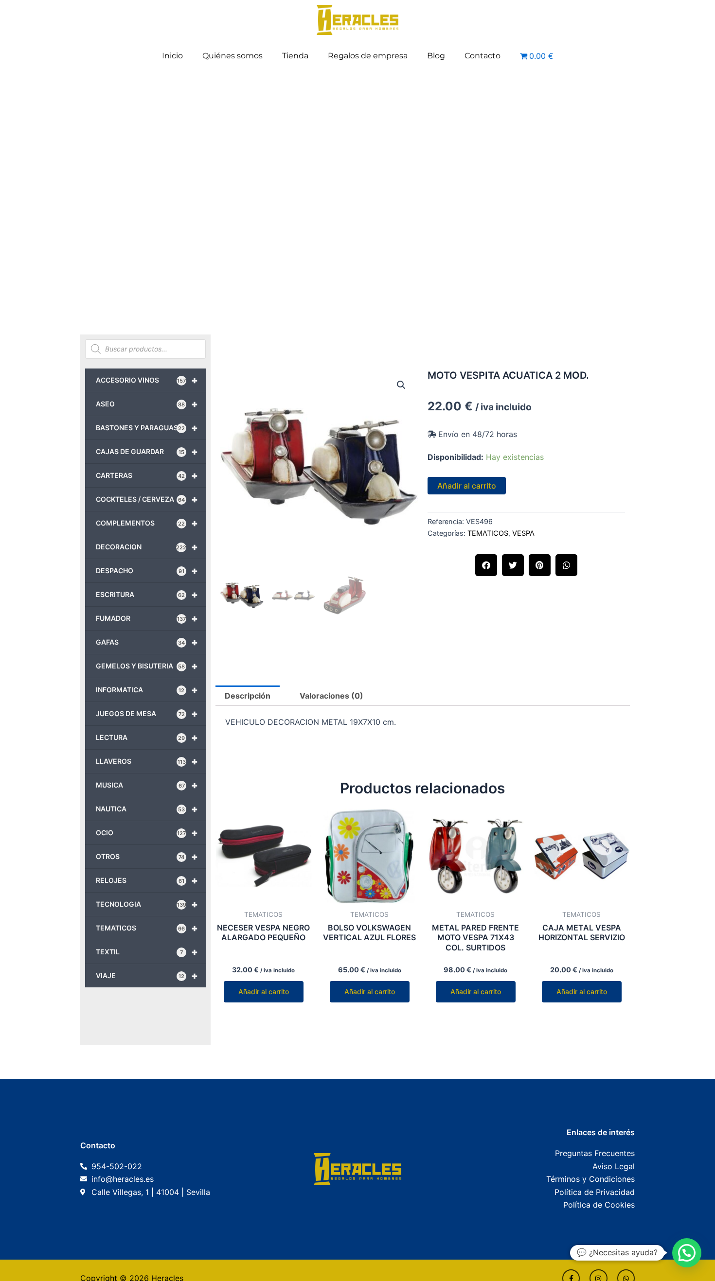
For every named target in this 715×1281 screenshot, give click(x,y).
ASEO (147, 404)
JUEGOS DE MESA (147, 713)
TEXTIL (147, 952)
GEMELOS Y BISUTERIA (147, 666)
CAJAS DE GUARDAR (147, 451)
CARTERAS (147, 475)
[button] (401, 385)
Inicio (172, 55)
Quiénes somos (232, 55)
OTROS (147, 856)
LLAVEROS (147, 761)
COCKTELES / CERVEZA (147, 499)
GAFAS (147, 642)
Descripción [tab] (247, 696)
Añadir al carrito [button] (263, 991)
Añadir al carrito (466, 486)
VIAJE (147, 976)
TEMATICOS (147, 928)
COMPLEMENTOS (147, 523)
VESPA (523, 533)
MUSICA (147, 785)
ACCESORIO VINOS (147, 380)
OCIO (147, 833)
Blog (436, 55)
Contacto (482, 55)
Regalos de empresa (368, 55)
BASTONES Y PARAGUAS (147, 428)
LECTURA (147, 737)
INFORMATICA (147, 690)
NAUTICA (147, 809)
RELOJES (147, 880)
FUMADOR (147, 618)
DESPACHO (147, 571)
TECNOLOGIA (147, 904)
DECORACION (147, 547)
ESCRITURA (147, 594)
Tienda (295, 55)
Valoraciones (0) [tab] (331, 696)
